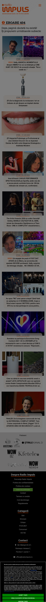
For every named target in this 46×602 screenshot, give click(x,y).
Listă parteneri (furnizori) (9, 591)
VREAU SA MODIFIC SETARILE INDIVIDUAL (23, 598)
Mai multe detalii (33, 570)
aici (11, 577)
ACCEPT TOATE (23, 595)
